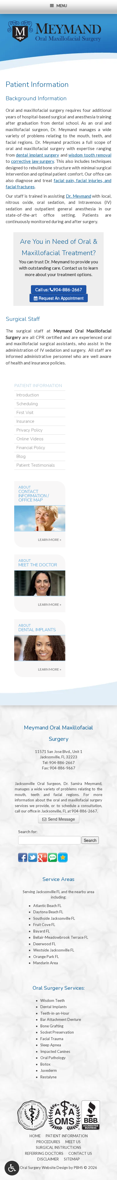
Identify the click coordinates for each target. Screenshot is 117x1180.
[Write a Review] (63, 857)
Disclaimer (48, 1159)
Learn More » (61, 541)
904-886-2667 (62, 762)
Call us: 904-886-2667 (58, 289)
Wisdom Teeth (52, 1000)
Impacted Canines (55, 1051)
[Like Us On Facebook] (22, 857)
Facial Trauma (51, 1038)
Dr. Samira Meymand (82, 783)
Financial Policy (30, 448)
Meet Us (73, 1142)
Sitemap (72, 1159)
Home (35, 1136)
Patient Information (38, 386)
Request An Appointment (60, 298)
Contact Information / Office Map (33, 496)
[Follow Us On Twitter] (32, 857)
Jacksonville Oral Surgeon (37, 783)
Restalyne (48, 1077)
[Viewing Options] (12, 1168)
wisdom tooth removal (89, 154)
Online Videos (29, 439)
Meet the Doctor (37, 565)
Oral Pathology (53, 1057)
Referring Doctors (44, 1153)
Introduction (27, 395)
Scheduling (27, 404)
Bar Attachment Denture (60, 1019)
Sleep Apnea (50, 1045)
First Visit (25, 412)
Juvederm (48, 1070)
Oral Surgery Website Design (44, 1167)
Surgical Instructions (58, 1147)
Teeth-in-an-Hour (54, 1013)
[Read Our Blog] (52, 857)
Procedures (48, 1142)
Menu (62, 5)
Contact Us (80, 1153)
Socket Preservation (57, 1032)
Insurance (25, 421)
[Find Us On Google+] (42, 857)
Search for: (27, 831)
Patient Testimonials (35, 465)
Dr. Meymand (78, 196)
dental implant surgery (37, 154)
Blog (21, 456)
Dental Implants (37, 630)
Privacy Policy (29, 430)
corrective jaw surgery (32, 161)
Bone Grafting (51, 1026)
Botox (45, 1064)
